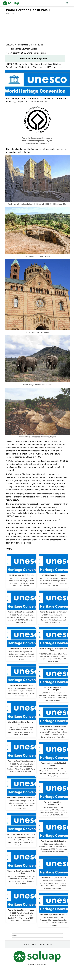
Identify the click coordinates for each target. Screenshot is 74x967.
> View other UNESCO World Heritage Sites (26, 53)
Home (26, 944)
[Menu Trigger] (67, 3)
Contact (41, 944)
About (33, 944)
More (49, 944)
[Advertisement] (37, 22)
